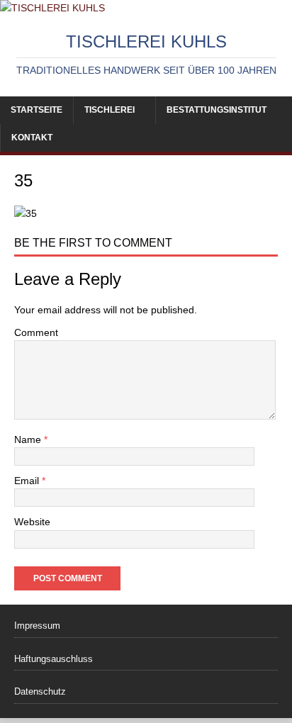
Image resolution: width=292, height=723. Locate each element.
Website (32, 521)
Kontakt (31, 137)
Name (29, 439)
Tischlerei (109, 110)
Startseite (36, 110)
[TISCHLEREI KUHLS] (52, 7)
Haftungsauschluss (53, 659)
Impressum (37, 625)
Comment (36, 332)
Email (28, 480)
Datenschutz (40, 691)
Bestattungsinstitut (216, 110)
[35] (25, 213)
